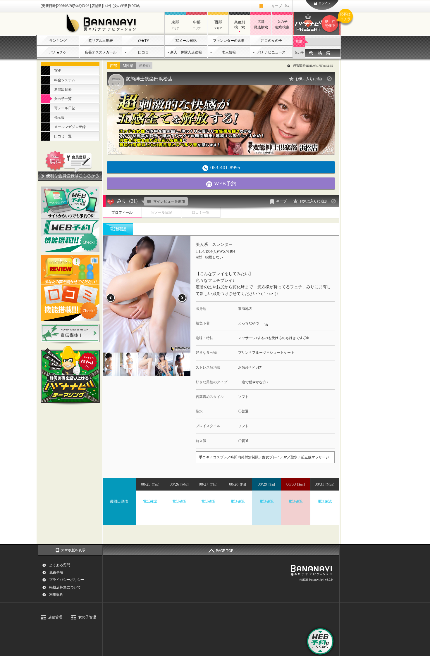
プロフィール (122, 212)
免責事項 (56, 572)
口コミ (143, 52)
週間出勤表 (63, 89)
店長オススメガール (100, 52)
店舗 (299, 41)
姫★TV (143, 41)
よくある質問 (59, 565)
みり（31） (128, 200)
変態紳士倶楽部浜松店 (149, 78)
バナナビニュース (271, 52)
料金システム (64, 80)
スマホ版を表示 (73, 550)
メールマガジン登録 (70, 127)
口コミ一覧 (63, 136)
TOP (57, 71)
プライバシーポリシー (66, 580)
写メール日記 (186, 41)
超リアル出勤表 (100, 41)
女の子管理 (87, 617)
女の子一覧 (63, 99)
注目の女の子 (271, 41)
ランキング (58, 41)
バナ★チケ (58, 52)
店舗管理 (55, 617)
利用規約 (56, 595)
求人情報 (229, 52)
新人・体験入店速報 (186, 52)
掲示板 (59, 117)
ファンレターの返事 (229, 41)
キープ (280, 6)
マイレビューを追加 (169, 201)
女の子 (299, 52)
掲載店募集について (65, 587)
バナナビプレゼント (333, 20)
